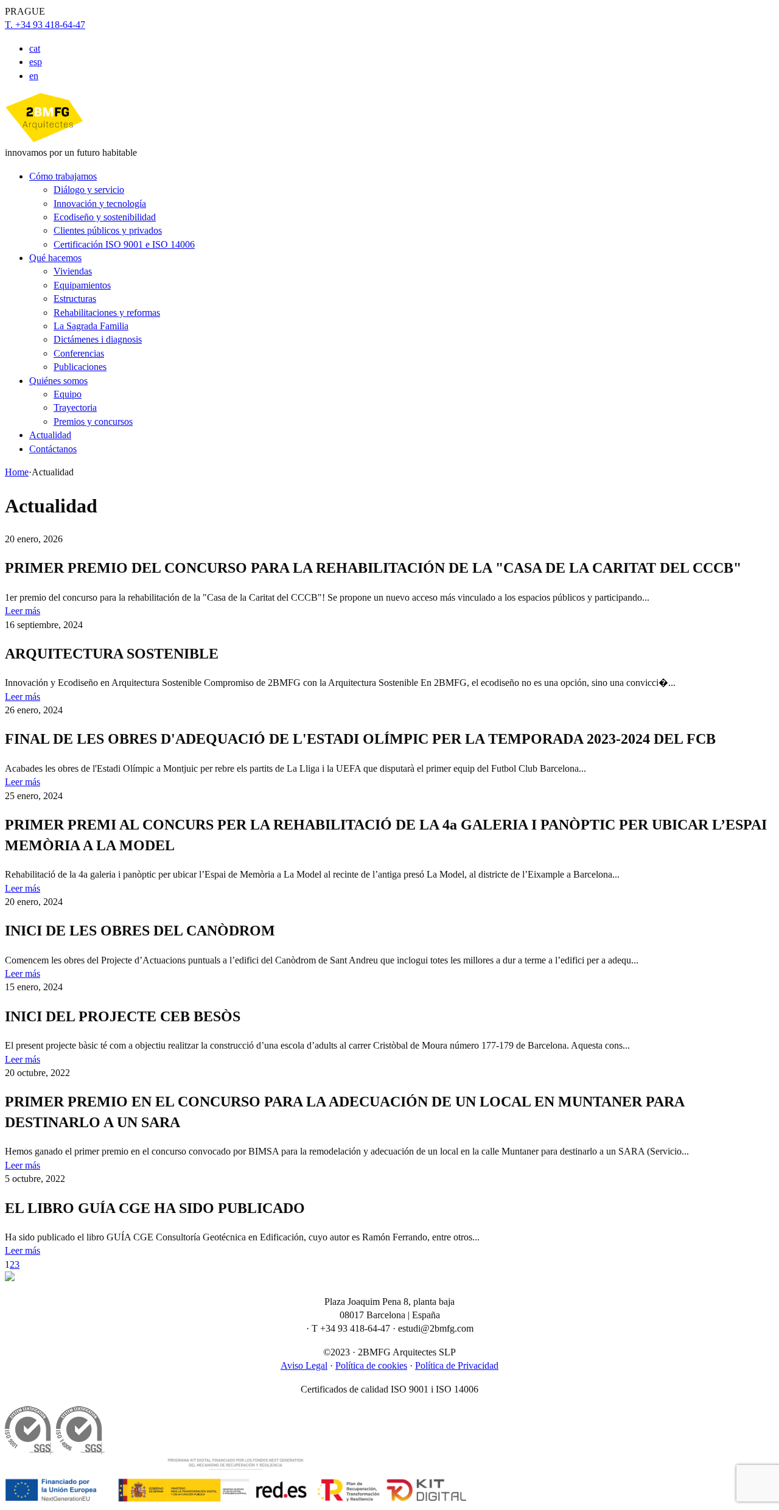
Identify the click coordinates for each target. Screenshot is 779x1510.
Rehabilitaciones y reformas (107, 312)
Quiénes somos (58, 381)
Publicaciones (80, 367)
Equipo (68, 394)
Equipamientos (82, 285)
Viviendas (73, 271)
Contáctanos (53, 449)
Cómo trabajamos (63, 176)
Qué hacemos (55, 258)
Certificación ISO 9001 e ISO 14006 (124, 244)
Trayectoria (75, 407)
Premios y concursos (93, 421)
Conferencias (79, 353)
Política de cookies (371, 1365)
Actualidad (50, 435)
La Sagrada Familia (91, 326)
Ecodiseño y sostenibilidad (105, 217)
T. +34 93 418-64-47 (45, 24)
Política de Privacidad (456, 1365)
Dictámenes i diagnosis (98, 339)
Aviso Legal (304, 1365)
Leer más (22, 611)
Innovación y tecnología (100, 203)
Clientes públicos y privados (108, 230)
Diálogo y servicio (89, 189)
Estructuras (75, 298)
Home (17, 472)
